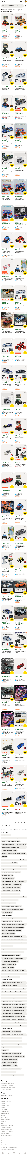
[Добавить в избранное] (12, 14)
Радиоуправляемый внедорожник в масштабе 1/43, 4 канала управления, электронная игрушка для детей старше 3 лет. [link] (7, 61)
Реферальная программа (7, 1095)
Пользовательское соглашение (8, 1138)
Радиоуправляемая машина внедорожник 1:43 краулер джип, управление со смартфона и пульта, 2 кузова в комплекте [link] (7, 332)
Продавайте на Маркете (7, 1085)
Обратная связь (5, 1140)
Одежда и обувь (5, 1111)
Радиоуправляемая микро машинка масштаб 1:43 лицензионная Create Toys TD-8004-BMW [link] (20, 785)
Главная (3, 1153)
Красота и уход (4, 1117)
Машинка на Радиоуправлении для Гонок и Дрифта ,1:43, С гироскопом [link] (20, 705)
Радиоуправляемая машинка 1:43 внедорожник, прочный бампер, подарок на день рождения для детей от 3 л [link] (20, 252)
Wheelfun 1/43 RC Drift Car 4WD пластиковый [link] (20, 385)
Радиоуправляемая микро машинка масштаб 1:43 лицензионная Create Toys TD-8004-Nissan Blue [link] (20, 758)
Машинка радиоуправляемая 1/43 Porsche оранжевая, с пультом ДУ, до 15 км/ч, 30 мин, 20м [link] (20, 598)
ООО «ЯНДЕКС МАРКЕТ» (11, 1147)
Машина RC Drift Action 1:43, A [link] (20, 652)
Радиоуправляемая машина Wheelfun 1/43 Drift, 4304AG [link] (20, 811)
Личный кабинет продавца (7, 1083)
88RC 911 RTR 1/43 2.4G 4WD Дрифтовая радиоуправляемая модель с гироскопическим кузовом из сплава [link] (20, 225)
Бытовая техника (5, 1105)
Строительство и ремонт (7, 1131)
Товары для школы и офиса (7, 1125)
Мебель (3, 1103)
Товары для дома (5, 1113)
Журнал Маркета (5, 1144)
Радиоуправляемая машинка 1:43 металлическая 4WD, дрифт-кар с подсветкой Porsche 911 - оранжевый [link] (7, 305)
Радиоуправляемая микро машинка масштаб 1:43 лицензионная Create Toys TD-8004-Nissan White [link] (7, 465)
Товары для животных (6, 1129)
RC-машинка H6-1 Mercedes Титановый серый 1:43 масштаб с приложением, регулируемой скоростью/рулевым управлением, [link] (7, 785)
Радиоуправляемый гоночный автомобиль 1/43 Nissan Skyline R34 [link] (7, 652)
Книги (2, 1123)
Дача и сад (3, 1121)
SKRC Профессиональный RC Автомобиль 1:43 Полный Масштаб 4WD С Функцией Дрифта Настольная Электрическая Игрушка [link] (20, 115)
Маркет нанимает (5, 1142)
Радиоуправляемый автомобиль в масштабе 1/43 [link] (19, 279)
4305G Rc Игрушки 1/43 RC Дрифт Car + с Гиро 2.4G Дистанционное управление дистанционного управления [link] (20, 465)
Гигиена (3, 1107)
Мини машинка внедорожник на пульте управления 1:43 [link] (20, 572)
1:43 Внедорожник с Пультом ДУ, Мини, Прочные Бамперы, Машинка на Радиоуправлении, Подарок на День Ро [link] (19, 519)
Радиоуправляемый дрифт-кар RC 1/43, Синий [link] (6, 385)
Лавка (8, 1153)
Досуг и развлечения (6, 1101)
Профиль (25, 1153)
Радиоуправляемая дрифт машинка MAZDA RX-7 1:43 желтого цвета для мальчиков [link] (19, 732)
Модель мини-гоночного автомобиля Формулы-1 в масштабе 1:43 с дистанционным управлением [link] (7, 438)
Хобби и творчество (6, 1119)
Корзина (19, 1153)
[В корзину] (12, 27)
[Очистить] (22, 6)
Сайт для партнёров (6, 1089)
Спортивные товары (6, 1127)
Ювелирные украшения (6, 1135)
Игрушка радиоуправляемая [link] (6, 678)
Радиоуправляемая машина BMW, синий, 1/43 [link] (20, 332)
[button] (26, 6)
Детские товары (5, 1133)
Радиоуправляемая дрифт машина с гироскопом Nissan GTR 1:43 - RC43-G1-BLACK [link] (7, 758)
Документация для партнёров (8, 1087)
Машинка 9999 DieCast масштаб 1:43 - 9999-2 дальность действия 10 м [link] (7, 279)
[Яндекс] (12, 1149)
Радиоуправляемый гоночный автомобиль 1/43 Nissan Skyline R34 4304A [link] (20, 89)
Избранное (14, 1153)
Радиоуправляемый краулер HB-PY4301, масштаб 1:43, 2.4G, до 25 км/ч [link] (20, 358)
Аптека (3, 1115)
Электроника (4, 1109)
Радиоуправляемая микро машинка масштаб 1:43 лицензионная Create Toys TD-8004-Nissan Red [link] (20, 678)
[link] (6, 835)
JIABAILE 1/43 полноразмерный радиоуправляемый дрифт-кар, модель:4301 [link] (6, 705)
